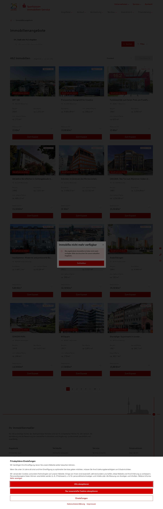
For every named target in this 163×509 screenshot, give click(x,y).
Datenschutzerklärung (76, 504)
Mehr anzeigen (16, 478)
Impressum (91, 504)
